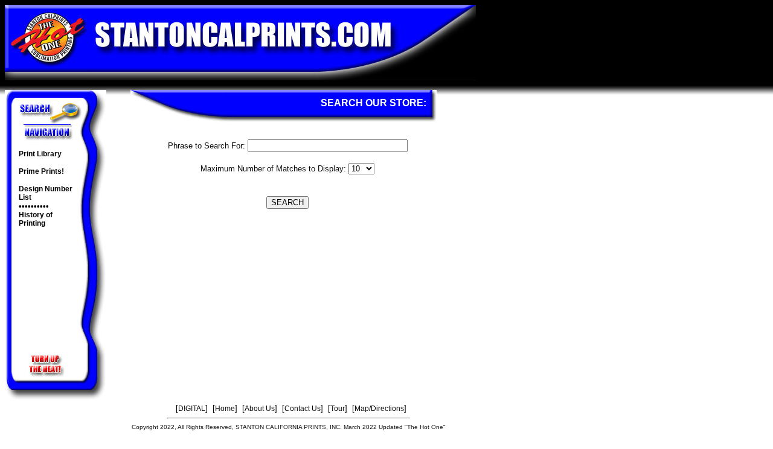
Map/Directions (379, 408)
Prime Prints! (41, 171)
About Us (260, 408)
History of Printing (36, 219)
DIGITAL (191, 408)
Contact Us (302, 408)
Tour (337, 408)
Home (225, 408)
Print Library (40, 154)
